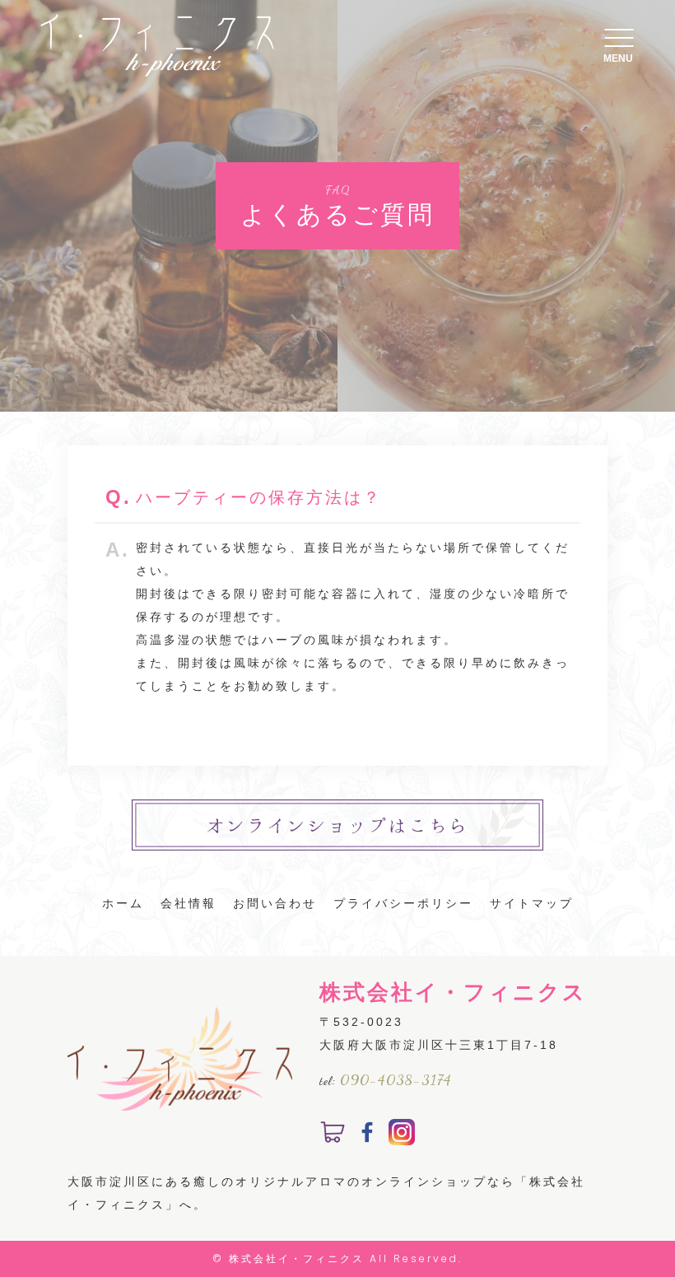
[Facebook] (367, 1133)
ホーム (123, 903)
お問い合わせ (275, 903)
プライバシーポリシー (403, 903)
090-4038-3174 (396, 1079)
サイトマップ (532, 903)
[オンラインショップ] (332, 1133)
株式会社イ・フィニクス (297, 1258)
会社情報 (188, 903)
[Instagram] (402, 1133)
